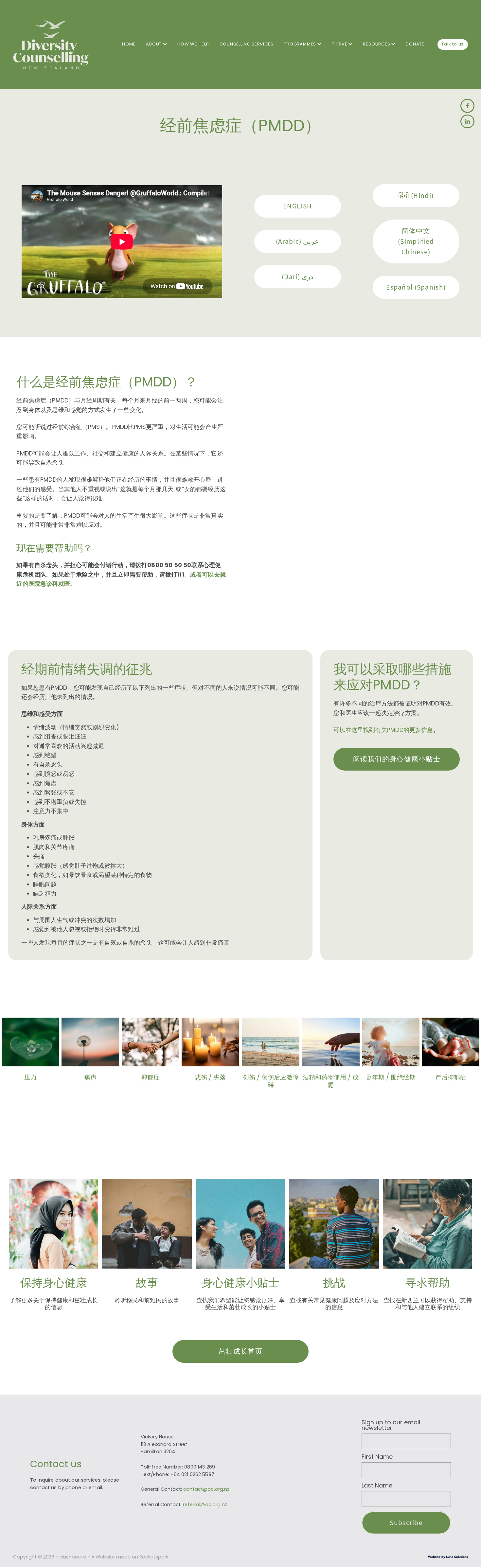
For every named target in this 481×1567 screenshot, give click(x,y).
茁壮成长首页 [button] (240, 1351)
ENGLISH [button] (297, 206)
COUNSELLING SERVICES (247, 44)
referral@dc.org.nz (205, 1505)
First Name (377, 1457)
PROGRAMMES (300, 44)
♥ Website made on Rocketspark (130, 1557)
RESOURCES (377, 44)
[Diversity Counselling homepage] (58, 44)
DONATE (415, 44)
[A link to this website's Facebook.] (467, 106)
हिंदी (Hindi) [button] (416, 195)
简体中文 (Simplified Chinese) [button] (416, 241)
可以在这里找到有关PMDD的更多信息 (383, 730)
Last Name (377, 1486)
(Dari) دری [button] (297, 276)
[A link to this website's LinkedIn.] (467, 122)
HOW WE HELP (193, 44)
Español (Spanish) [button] (416, 287)
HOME (128, 44)
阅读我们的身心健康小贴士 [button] (396, 759)
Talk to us (452, 44)
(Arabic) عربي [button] (297, 241)
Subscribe (406, 1522)
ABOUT (154, 44)
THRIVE (340, 44)
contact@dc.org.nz (206, 1489)
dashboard (73, 1557)
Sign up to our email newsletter (391, 1426)
